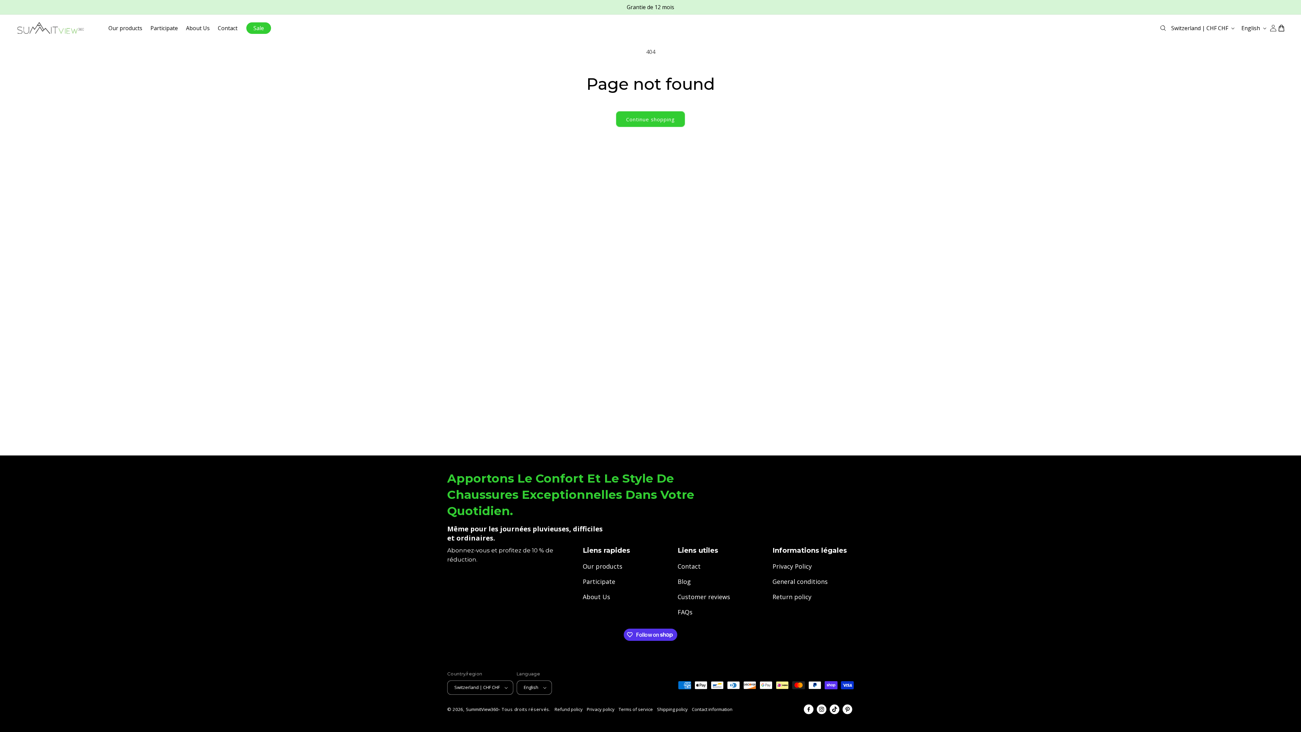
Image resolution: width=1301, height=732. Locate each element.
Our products (602, 566)
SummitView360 (482, 709)
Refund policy (569, 709)
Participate (599, 581)
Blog (684, 581)
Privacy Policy (792, 566)
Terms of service (636, 709)
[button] (1163, 28)
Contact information (712, 709)
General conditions (800, 581)
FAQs (685, 612)
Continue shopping (650, 119)
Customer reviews (704, 597)
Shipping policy (672, 709)
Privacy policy (601, 709)
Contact (689, 566)
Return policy (791, 597)
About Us (596, 597)
